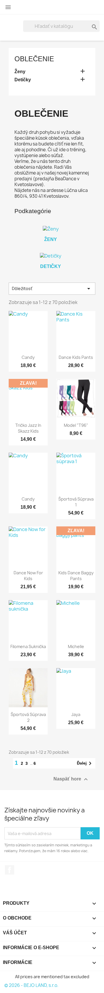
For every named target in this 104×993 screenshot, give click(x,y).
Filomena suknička (28, 646)
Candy (28, 357)
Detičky (22, 79)
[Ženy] (50, 229)
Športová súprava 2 (28, 717)
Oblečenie (34, 59)
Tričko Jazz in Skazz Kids (28, 428)
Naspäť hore (71, 779)
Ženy (19, 71)
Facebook (9, 870)
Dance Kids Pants (76, 357)
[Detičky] (50, 256)
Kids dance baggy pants (76, 575)
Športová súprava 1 (76, 502)
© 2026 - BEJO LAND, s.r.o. (31, 985)
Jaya (75, 714)
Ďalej (85, 763)
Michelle (76, 646)
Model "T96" (76, 425)
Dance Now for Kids (28, 575)
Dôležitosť (52, 288)
